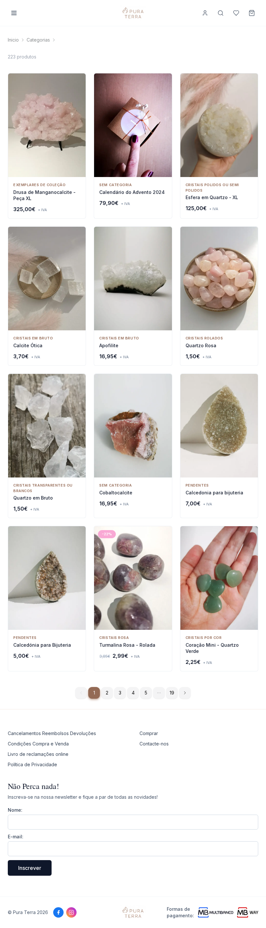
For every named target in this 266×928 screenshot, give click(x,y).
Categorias (38, 40)
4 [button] (133, 692)
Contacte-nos (154, 743)
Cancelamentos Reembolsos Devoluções (52, 733)
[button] (159, 693)
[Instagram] (71, 912)
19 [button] (172, 692)
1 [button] (94, 692)
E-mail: (15, 836)
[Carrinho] (251, 12)
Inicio (13, 40)
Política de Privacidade (32, 764)
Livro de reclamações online (38, 754)
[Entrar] (205, 12)
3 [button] (120, 692)
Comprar (148, 733)
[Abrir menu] (14, 13)
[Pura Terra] (133, 912)
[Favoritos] (236, 12)
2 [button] (107, 692)
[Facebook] (58, 912)
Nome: (15, 810)
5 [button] (146, 692)
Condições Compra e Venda (38, 743)
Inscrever (29, 868)
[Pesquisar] (220, 12)
